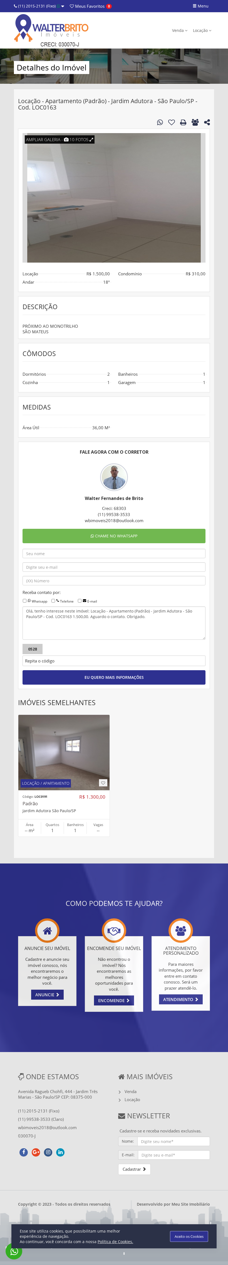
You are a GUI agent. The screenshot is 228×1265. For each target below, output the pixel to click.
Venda (178, 30)
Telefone (67, 601)
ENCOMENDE (112, 1000)
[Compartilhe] (207, 123)
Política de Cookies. (115, 1241)
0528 (32, 649)
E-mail (92, 601)
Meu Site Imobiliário (191, 1204)
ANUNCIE (45, 994)
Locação (201, 30)
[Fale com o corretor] (160, 122)
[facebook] (23, 1151)
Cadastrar (132, 1169)
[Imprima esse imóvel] (183, 122)
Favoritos (89, 6)
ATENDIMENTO (178, 999)
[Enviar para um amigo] (195, 122)
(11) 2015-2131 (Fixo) (37, 6)
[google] (36, 1151)
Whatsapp (39, 601)
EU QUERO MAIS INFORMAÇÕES (114, 677)
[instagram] (48, 1151)
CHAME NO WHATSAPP (115, 535)
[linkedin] (60, 1151)
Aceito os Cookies (189, 1236)
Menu (203, 6)
